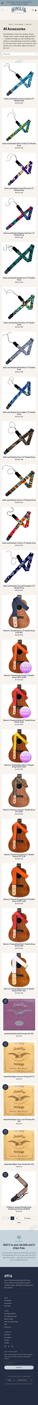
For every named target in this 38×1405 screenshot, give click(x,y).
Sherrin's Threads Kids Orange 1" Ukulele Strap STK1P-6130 (19, 676)
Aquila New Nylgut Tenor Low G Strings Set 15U (19, 1120)
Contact (6, 1340)
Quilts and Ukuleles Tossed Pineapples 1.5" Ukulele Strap (19, 587)
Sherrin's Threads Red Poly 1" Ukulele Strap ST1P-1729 (19, 945)
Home (10, 24)
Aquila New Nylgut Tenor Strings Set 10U (19, 1164)
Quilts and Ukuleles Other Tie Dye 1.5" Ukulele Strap (19, 144)
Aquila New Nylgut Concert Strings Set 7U (19, 1077)
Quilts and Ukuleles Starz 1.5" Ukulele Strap (19, 457)
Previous (27, 1218)
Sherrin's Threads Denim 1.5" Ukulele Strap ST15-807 (19, 631)
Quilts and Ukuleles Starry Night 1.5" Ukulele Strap (19, 413)
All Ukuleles (7, 1300)
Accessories (8, 1303)
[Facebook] (9, 1346)
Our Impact (7, 1337)
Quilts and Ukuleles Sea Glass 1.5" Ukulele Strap (19, 324)
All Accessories (18, 24)
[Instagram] (5, 1346)
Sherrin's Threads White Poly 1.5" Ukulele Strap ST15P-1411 (19, 990)
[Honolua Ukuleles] (19, 10)
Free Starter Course (10, 1316)
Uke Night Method (9, 1313)
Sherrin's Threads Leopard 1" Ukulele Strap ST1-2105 (19, 811)
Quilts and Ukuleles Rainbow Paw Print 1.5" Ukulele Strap (19, 234)
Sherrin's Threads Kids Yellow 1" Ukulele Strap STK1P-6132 (19, 766)
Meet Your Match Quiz (11, 1321)
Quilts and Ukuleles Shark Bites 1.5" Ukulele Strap (19, 368)
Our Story (7, 1334)
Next (19, 1222)
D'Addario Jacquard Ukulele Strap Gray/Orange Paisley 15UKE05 (19, 1208)
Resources (7, 1327)
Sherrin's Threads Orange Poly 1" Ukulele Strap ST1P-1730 (19, 855)
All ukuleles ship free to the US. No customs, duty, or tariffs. (19, 3)
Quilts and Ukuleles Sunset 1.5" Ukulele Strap (19, 500)
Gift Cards (7, 1306)
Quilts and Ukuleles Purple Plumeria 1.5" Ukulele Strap (19, 189)
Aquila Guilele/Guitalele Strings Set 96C (19, 1034)
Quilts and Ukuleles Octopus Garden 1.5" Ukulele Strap (19, 100)
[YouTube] (12, 1346)
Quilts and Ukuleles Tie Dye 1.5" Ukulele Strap (19, 543)
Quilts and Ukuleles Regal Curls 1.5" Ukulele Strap (19, 279)
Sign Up (19, 1367)
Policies (6, 1343)
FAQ (5, 1324)
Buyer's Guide (8, 1319)
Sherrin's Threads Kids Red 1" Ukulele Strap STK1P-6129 (19, 721)
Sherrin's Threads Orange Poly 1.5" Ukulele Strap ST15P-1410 (19, 900)
